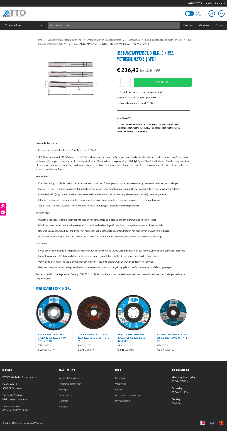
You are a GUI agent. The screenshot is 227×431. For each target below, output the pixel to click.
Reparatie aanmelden (70, 383)
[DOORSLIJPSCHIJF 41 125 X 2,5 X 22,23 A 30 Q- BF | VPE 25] (173, 312)
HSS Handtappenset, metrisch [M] (163, 39)
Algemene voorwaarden (128, 394)
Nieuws (119, 389)
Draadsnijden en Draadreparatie (104, 39)
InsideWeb (33, 422)
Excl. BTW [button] (198, 13)
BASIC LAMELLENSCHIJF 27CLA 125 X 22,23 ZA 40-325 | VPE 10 (52, 337)
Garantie (63, 400)
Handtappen (133, 39)
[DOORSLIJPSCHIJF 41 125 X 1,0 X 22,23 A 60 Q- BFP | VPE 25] (93, 312)
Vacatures (120, 383)
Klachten (63, 406)
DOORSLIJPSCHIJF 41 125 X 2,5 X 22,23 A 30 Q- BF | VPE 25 (172, 337)
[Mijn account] (212, 13)
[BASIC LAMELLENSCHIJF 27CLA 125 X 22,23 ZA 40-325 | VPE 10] (54, 312)
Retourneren (65, 394)
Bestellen (163, 82)
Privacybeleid (122, 400)
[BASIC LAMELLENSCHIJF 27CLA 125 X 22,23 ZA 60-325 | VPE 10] (133, 312)
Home (39, 39)
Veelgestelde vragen (69, 377)
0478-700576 (195, 3)
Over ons (120, 377)
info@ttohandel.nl (215, 3)
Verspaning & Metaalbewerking (65, 39)
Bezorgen (64, 389)
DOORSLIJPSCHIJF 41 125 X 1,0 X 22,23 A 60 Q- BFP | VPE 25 (93, 337)
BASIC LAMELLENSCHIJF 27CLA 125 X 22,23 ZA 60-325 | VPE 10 (131, 337)
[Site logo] (14, 13)
